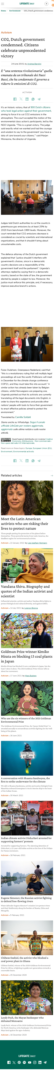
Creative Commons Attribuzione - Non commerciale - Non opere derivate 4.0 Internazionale (27, 441)
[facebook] (8, 1062)
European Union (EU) (42, 448)
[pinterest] (19, 1062)
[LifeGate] (27, 3)
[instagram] (34, 1062)
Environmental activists (23, 451)
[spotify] (24, 1062)
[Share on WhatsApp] (33, 99)
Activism (6, 32)
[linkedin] (39, 1062)
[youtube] (29, 1062)
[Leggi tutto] (51, 475)
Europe (29, 448)
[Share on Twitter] (20, 99)
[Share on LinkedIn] (27, 99)
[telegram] (45, 1062)
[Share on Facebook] (14, 99)
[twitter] (14, 1062)
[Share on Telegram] (39, 99)
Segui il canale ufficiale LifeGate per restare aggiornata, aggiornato (23, 426)
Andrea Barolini (34, 63)
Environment (6, 451)
